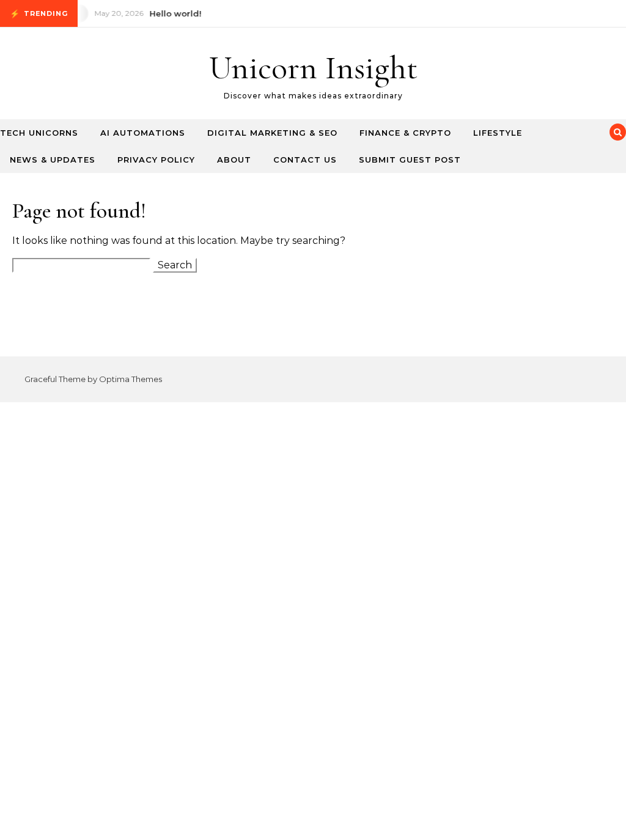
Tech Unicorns (39, 133)
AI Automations (142, 133)
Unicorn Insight (313, 67)
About (234, 159)
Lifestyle (497, 133)
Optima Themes (130, 379)
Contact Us (305, 159)
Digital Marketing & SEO (272, 133)
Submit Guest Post (410, 159)
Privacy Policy (156, 159)
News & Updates (52, 159)
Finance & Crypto (405, 133)
